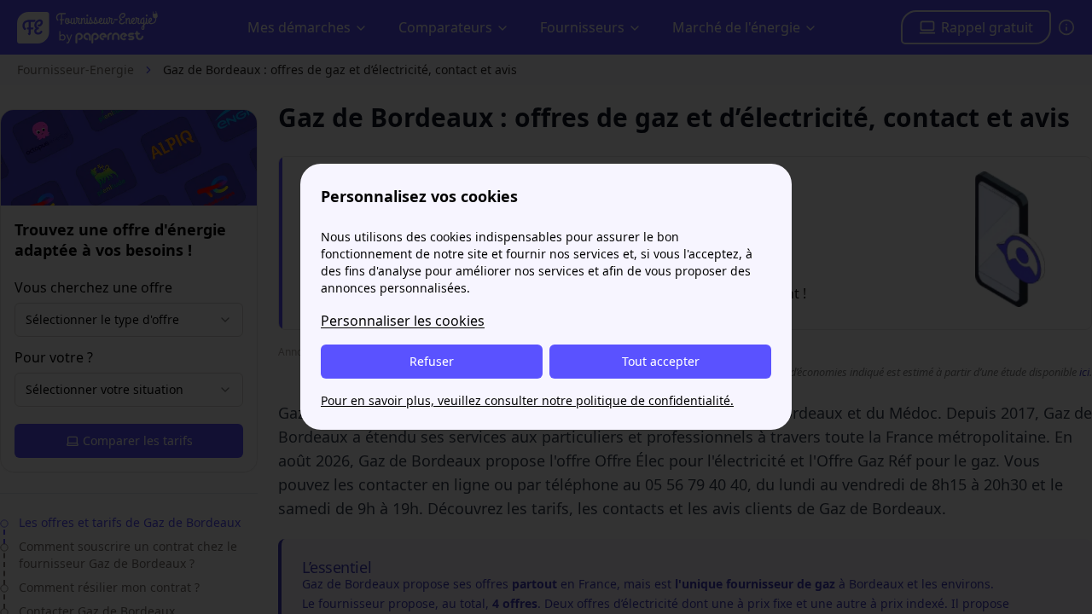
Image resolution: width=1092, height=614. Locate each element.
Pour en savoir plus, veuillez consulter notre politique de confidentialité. (527, 400)
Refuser (432, 361)
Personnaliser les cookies (403, 320)
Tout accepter (661, 361)
